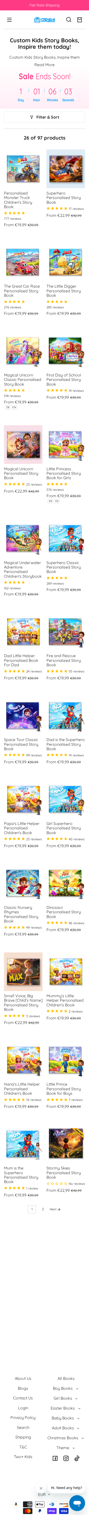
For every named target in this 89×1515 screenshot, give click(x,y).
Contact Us (23, 1397)
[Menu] (9, 19)
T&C (23, 1446)
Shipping (23, 1437)
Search (23, 1427)
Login (23, 1407)
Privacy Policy (23, 1417)
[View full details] (23, 168)
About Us (23, 1378)
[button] (68, 19)
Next (53, 1209)
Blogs (23, 1388)
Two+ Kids (23, 1456)
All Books (66, 1378)
